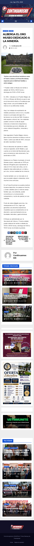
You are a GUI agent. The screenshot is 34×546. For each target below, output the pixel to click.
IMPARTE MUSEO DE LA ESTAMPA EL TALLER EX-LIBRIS (23, 239)
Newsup (26, 536)
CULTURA (5, 30)
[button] (28, 21)
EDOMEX (11, 30)
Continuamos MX (16, 46)
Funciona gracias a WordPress (12, 536)
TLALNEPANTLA (13, 448)
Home (11, 542)
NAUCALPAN (13, 485)
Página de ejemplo (19, 542)
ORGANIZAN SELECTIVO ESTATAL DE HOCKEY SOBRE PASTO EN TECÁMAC (10, 240)
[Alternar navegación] (16, 21)
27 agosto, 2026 (11, 455)
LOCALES (7, 448)
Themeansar (17, 538)
